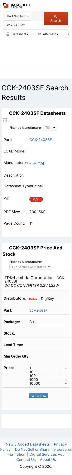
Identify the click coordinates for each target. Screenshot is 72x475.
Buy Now (40, 395)
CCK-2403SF (38, 310)
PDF (36, 199)
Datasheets (19, 34)
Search (55, 21)
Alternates (50, 34)
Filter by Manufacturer (25, 128)
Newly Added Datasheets (28, 444)
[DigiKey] (34, 299)
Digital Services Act (47, 454)
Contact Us (26, 459)
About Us (48, 459)
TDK (41, 163)
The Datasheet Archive (16, 5)
